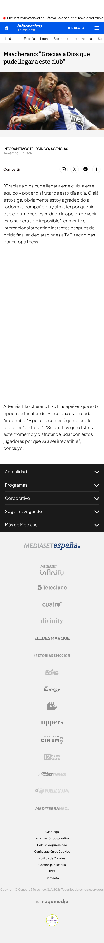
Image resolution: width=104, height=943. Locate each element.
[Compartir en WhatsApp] (63, 169)
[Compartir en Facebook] (96, 169)
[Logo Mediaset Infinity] (52, 570)
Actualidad (16, 471)
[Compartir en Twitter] (74, 169)
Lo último (12, 38)
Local (44, 38)
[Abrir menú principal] (96, 27)
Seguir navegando (23, 511)
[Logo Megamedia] (54, 901)
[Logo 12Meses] (52, 757)
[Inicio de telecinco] (6, 27)
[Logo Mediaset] (52, 548)
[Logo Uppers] (52, 723)
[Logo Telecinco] (52, 587)
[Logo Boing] (52, 672)
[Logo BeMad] (52, 706)
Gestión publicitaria (52, 865)
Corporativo (17, 498)
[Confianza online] (52, 924)
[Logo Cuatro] (52, 604)
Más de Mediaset (22, 524)
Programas (16, 485)
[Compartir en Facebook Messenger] (85, 169)
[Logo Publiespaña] (52, 791)
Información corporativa (52, 838)
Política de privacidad (52, 845)
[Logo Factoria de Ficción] (52, 655)
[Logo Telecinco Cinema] (52, 740)
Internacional (83, 38)
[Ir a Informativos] (28, 28)
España (29, 38)
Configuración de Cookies (52, 851)
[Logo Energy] (52, 689)
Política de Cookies (52, 858)
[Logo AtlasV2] (52, 774)
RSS (52, 871)
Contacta (52, 878)
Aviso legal (52, 832)
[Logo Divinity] (52, 621)
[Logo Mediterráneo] (52, 808)
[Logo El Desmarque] (52, 638)
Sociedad (61, 38)
